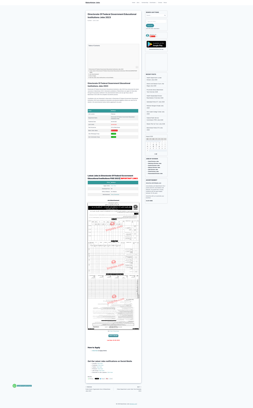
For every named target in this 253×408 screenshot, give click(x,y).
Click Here (113, 185)
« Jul (155, 154)
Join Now (114, 133)
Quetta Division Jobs (154, 165)
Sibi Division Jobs (153, 169)
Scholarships (145, 2)
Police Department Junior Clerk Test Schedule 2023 (129, 389)
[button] (14, 386)
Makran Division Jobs (154, 167)
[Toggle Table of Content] (136, 67)
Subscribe (150, 25)
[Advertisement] (113, 32)
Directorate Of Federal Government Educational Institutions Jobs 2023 (106, 69)
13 (156, 144)
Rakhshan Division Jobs (154, 163)
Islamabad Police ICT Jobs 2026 (156, 102)
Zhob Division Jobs (153, 171)
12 (153, 144)
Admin (90, 20)
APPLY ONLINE (113, 335)
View (112, 194)
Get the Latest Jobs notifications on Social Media (101, 77)
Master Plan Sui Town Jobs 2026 (156, 124)
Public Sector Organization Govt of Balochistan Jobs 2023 (98, 389)
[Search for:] (156, 15)
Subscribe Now (115, 130)
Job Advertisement (94, 74)
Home (133, 2)
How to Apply (93, 75)
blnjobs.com (133, 404)
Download (116, 194)
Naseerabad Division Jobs (155, 173)
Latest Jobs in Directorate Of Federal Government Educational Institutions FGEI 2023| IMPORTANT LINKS (113, 71)
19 (153, 146)
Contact (160, 2)
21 (159, 146)
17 (147, 146)
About (165, 2)
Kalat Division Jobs (153, 161)
